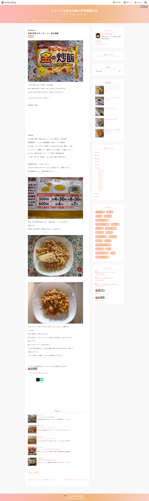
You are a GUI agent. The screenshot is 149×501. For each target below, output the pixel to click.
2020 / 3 (100, 187)
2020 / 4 (100, 185)
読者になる (144, 6)
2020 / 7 (100, 179)
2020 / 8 (100, 177)
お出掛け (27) (100, 232)
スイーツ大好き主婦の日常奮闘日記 (74, 10)
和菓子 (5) (110, 212)
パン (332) (99, 216)
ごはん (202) (99, 228)
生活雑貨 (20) (100, 249)
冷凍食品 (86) (113, 237)
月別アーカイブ (108, 55)
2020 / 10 (101, 173)
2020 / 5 (100, 183)
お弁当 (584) (115, 224)
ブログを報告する (81, 498)
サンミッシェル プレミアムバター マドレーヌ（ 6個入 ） (112, 89)
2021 (98, 165)
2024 (98, 155)
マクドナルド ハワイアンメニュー (75, 479)
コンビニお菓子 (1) (111, 228)
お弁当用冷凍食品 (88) (102, 253)
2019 (98, 193)
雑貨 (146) (108, 241)
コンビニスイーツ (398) (102, 224)
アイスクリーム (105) (102, 220)
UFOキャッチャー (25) (102, 257)
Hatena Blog (73, 498)
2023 (98, 159)
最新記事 (108, 83)
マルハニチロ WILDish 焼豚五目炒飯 (48, 449)
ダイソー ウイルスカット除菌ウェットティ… (42, 479)
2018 (98, 196)
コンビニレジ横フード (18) (103, 245)
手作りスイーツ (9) (101, 237)
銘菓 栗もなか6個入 (111, 119)
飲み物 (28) (109, 232)
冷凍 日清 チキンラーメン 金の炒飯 (43, 33)
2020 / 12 (101, 170)
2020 (98, 168)
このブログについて (100, 44)
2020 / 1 (100, 190)
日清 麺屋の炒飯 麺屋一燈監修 (46, 460)
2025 (98, 152)
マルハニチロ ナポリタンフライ (47, 428)
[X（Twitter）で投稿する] (38, 379)
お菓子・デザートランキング (102, 293)
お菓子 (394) (108, 216)
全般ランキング (99, 300)
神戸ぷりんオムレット (112, 108)
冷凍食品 (31, 36)
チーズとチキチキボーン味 (45, 438)
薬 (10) (113, 253)
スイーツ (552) (100, 212)
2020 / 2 (100, 188)
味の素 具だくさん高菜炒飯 (45, 417)
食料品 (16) (99, 241)
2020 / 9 (100, 175)
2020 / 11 (101, 172)
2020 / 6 (100, 181)
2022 (98, 162)
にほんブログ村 (99, 274)
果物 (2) (108, 249)
